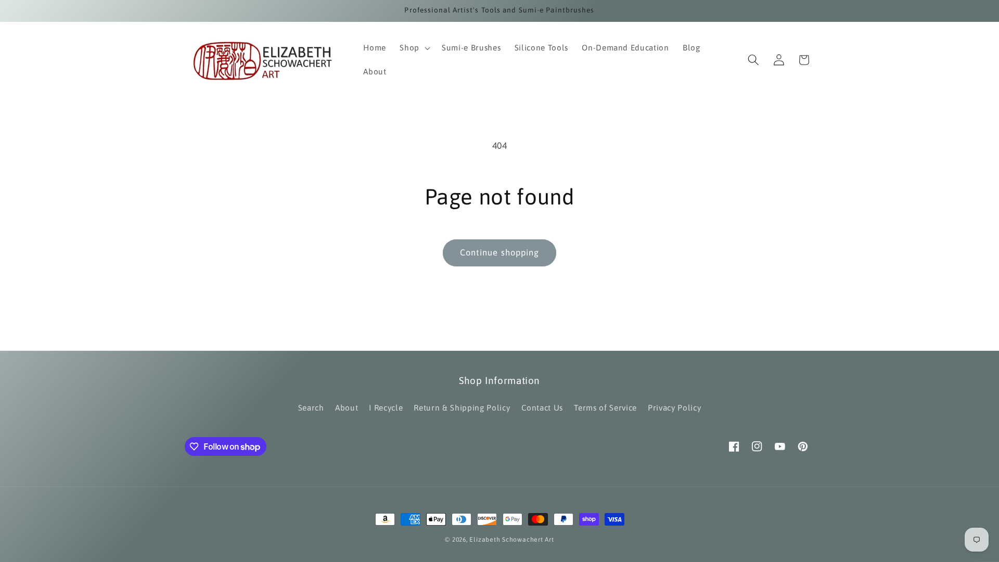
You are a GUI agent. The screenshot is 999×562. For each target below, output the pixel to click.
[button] (414, 48)
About (346, 407)
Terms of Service (605, 407)
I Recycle (386, 407)
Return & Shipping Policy (462, 407)
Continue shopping (500, 252)
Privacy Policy (674, 407)
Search (311, 407)
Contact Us (542, 407)
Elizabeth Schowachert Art (511, 539)
